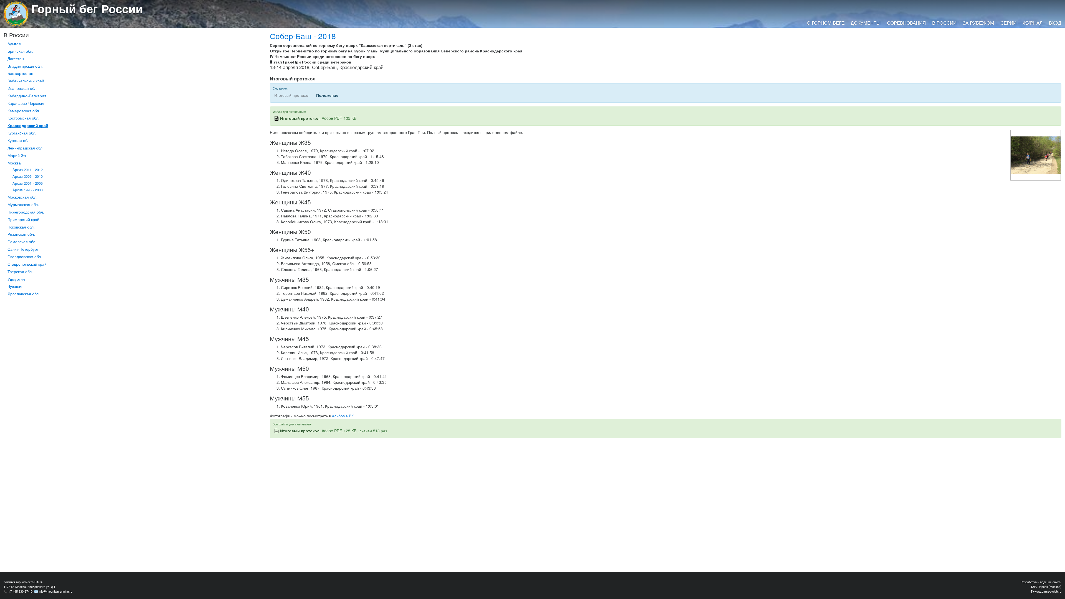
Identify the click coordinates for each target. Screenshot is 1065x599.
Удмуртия (16, 279)
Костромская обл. (23, 118)
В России (944, 22)
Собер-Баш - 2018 (303, 35)
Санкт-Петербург (22, 249)
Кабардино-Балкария (26, 95)
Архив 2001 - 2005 (27, 183)
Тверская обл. (20, 271)
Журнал (1033, 22)
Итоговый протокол (300, 118)
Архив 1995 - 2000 (27, 189)
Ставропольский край (27, 264)
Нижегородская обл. (25, 212)
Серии (1008, 22)
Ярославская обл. (23, 293)
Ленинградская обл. (25, 148)
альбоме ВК (343, 415)
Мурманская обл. (23, 204)
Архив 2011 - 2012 (27, 169)
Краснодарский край (27, 125)
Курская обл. (19, 140)
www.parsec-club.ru (1047, 591)
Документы (866, 22)
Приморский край (23, 219)
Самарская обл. (21, 241)
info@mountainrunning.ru (55, 591)
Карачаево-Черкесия (26, 103)
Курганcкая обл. (21, 133)
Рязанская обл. (21, 234)
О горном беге (826, 22)
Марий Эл (16, 155)
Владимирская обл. (25, 66)
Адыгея (14, 43)
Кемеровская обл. (23, 110)
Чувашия (15, 286)
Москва (14, 163)
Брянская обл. (20, 51)
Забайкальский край (25, 80)
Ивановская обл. (22, 88)
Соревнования (906, 22)
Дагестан (15, 58)
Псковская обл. (21, 227)
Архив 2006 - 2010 (27, 176)
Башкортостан (20, 73)
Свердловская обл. (24, 256)
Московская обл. (22, 197)
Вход (1055, 22)
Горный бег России (87, 8)
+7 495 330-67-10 (20, 591)
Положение (327, 95)
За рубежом (978, 22)
